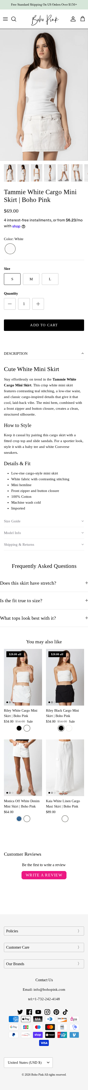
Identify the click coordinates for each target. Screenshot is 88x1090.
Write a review (44, 875)
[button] (44, 354)
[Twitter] (20, 1012)
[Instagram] (47, 1012)
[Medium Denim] (19, 819)
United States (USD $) (25, 1062)
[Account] (71, 19)
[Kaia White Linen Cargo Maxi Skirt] (65, 767)
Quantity (11, 293)
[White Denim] (26, 819)
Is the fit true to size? (21, 600)
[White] (10, 249)
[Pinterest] (56, 1012)
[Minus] (10, 304)
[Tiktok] (65, 1012)
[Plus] (38, 304)
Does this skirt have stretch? (28, 583)
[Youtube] (38, 1012)
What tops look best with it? (28, 618)
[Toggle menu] (5, 19)
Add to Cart (44, 325)
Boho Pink (37, 1074)
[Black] (19, 728)
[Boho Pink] (44, 19)
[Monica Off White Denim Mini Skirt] (23, 767)
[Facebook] (29, 1012)
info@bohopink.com (49, 989)
